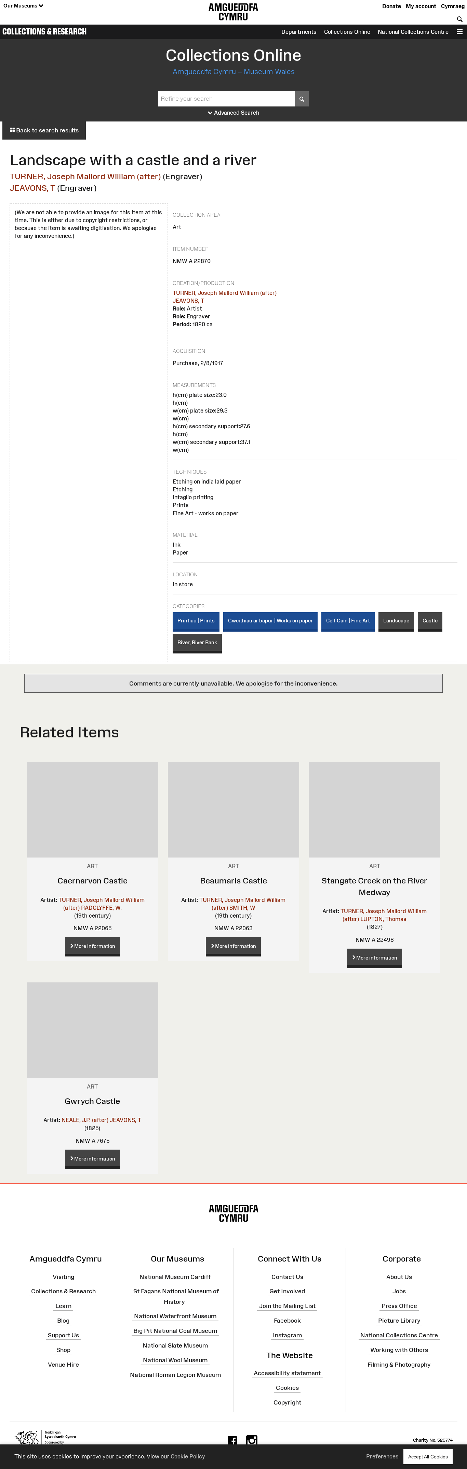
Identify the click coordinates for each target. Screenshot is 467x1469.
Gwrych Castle (92, 1101)
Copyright (287, 1402)
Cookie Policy (188, 1456)
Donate (391, 6)
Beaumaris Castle (233, 880)
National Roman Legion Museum (175, 1374)
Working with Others (399, 1349)
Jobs (399, 1291)
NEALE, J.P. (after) (85, 1120)
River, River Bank (197, 642)
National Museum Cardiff (175, 1276)
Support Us (63, 1335)
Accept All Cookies (428, 1456)
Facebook (287, 1320)
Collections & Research (44, 31)
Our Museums (21, 6)
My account (421, 6)
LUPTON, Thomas (383, 919)
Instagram (287, 1335)
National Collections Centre (413, 32)
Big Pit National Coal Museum (175, 1330)
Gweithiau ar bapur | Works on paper (270, 620)
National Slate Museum (175, 1345)
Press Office (399, 1305)
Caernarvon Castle (92, 880)
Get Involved (287, 1291)
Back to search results (47, 130)
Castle (430, 620)
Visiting (63, 1276)
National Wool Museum (175, 1360)
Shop (63, 1349)
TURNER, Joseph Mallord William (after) (85, 176)
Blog (63, 1320)
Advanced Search (236, 113)
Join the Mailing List (287, 1305)
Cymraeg (453, 6)
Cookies (287, 1387)
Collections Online (347, 32)
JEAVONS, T (32, 187)
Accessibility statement (287, 1373)
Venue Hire (63, 1364)
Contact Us (287, 1276)
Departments (299, 32)
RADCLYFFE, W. (101, 908)
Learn (63, 1305)
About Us (399, 1276)
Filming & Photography (399, 1364)
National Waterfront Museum (175, 1316)
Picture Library (399, 1320)
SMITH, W (242, 908)
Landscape (396, 620)
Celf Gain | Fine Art (348, 620)
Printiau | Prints (196, 620)
